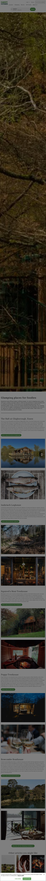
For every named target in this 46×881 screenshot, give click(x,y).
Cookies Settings (18, 878)
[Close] (44, 874)
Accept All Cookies (26, 878)
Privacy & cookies (20, 875)
